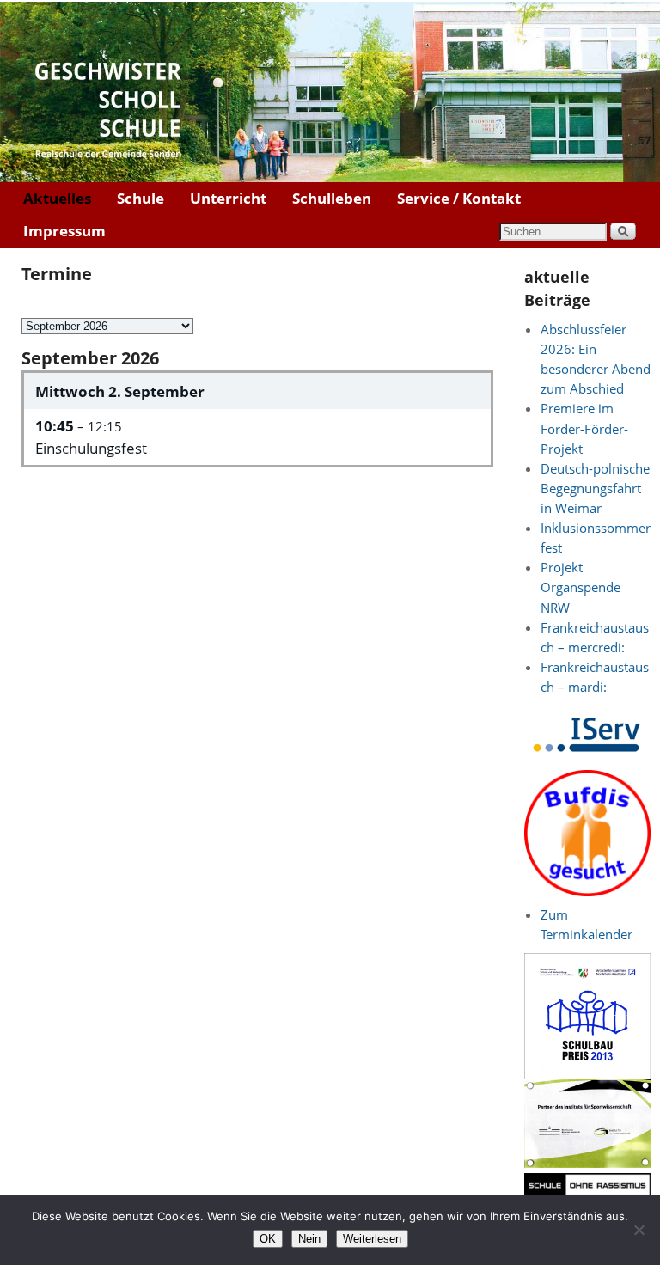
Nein (309, 1238)
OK (268, 1238)
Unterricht (228, 198)
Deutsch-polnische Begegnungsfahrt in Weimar (595, 488)
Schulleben (331, 198)
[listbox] (107, 326)
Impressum (64, 231)
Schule (140, 198)
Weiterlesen (372, 1238)
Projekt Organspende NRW (580, 587)
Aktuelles (57, 198)
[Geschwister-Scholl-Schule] (330, 92)
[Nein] (638, 1229)
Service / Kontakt (459, 198)
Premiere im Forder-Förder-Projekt (584, 428)
